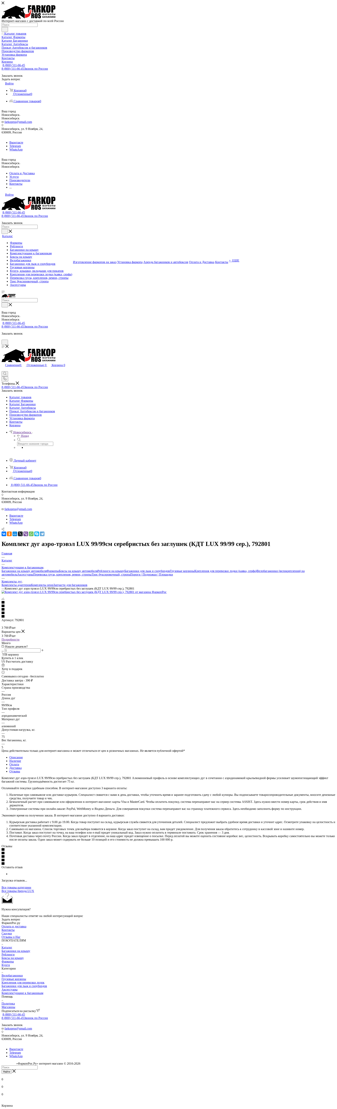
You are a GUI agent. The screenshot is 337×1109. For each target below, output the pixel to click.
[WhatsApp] (31, 534)
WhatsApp (16, 149)
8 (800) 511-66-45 (14, 65)
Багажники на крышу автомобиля (24, 571)
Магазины (8, 1007)
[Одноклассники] (9, 534)
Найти (6, 1071)
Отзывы (14, 771)
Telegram (15, 146)
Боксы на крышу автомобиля (78, 571)
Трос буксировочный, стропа (111, 574)
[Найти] (5, 29)
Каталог (7, 947)
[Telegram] (42, 534)
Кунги (6, 965)
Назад (25, 435)
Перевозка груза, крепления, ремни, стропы (62, 574)
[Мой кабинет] (3, 337)
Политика (8, 1003)
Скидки (7, 933)
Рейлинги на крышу (111, 571)
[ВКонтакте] (4, 534)
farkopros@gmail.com (18, 121)
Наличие (15, 761)
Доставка (15, 768)
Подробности (11, 639)
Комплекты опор (42, 585)
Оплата (14, 764)
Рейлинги (8, 954)
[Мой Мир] (14, 534)
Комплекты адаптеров (16, 585)
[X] (20, 534)
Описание (16, 757)
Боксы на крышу (13, 958)
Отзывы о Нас (11, 937)
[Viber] (25, 534)
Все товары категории (16, 887)
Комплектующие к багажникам (22, 993)
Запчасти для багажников (70, 585)
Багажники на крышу (16, 951)
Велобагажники (12, 975)
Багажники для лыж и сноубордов (147, 571)
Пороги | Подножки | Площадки (151, 574)
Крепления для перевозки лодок (23, 982)
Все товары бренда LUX (18, 891)
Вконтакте (16, 142)
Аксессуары (25, 574)
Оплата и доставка (14, 926)
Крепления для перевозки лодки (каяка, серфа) (225, 571)
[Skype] (36, 534)
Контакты (8, 930)
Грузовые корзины (182, 571)
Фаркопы (53, 571)
